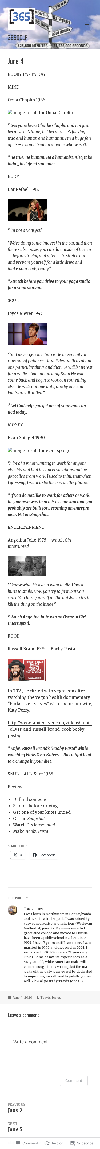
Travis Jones (50, 997)
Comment (73, 1080)
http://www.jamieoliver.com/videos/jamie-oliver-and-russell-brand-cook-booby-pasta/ (50, 729)
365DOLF (17, 37)
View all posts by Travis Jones (55, 981)
